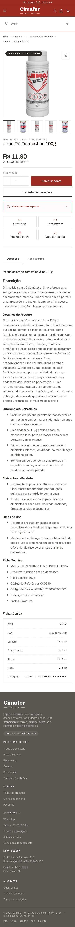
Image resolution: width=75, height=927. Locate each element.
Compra (7, 766)
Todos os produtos (14, 792)
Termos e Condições (15, 778)
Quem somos (10, 887)
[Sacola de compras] (68, 11)
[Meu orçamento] (61, 11)
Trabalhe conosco (13, 893)
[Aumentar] (25, 181)
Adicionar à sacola (40, 192)
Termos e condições (15, 899)
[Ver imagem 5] (65, 126)
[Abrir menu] (5, 11)
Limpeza (17, 36)
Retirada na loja (12, 837)
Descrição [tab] (13, 258)
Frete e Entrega (12, 754)
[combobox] (37, 23)
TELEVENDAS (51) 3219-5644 (37, 2)
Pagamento (9, 760)
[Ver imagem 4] (51, 126)
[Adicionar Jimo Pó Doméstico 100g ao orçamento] (66, 55)
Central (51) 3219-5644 (16, 825)
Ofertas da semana (14, 798)
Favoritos (8, 804)
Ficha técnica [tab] (36, 258)
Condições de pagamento (17, 843)
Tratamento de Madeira (40, 36)
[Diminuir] (7, 181)
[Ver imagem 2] (23, 126)
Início (6, 36)
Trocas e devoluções (15, 831)
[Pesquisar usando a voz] (67, 23)
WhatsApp (9, 819)
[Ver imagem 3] (37, 126)
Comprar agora (51, 181)
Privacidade (10, 772)
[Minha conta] (55, 11)
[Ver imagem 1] (9, 126)
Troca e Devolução (14, 748)
